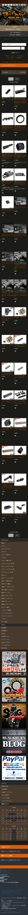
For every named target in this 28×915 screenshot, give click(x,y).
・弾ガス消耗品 (20, 55)
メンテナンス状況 (5, 797)
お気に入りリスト (8, 39)
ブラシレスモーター (5, 645)
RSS (17, 893)
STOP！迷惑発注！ (5, 795)
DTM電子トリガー (5, 636)
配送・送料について (13, 890)
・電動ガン (7, 55)
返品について (20, 890)
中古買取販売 (4, 789)
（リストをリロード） (15, 847)
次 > (17, 79)
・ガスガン (13, 55)
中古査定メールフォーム (6, 792)
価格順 (10, 72)
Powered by (3, 912)
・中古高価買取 (18, 57)
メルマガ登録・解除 (5, 893)
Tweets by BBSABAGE (5, 650)
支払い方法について (5, 890)
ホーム (2, 62)
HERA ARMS (4, 648)
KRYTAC (3, 633)
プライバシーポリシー (16, 891)
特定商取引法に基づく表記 (6, 891)
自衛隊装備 (3, 627)
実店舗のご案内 (4, 786)
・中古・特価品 (10, 57)
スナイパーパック (5, 639)
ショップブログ (12, 893)
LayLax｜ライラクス (5, 642)
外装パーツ (8, 62)
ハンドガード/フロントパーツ (18, 62)
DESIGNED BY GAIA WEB (6, 909)
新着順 (14, 72)
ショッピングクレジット (6, 800)
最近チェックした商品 (20, 39)
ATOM (19, 893)
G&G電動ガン (4, 630)
